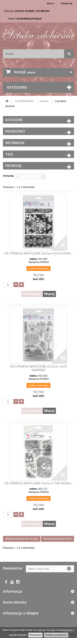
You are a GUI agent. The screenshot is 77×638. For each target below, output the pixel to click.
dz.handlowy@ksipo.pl (29, 18)
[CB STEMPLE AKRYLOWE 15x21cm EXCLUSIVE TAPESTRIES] (38, 222)
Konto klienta (14, 602)
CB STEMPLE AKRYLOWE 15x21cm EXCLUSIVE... (38, 253)
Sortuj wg (8, 175)
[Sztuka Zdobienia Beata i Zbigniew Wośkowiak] (38, 32)
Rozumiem (35, 635)
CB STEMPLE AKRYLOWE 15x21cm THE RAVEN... (38, 483)
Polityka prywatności (56, 635)
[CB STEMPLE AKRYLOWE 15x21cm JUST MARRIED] (38, 335)
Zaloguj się (66, 3)
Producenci (15, 131)
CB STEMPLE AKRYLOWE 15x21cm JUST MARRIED (38, 368)
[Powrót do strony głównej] (7, 101)
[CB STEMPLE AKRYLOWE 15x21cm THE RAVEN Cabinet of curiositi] (38, 452)
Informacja (14, 143)
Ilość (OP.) (38, 279)
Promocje (13, 166)
